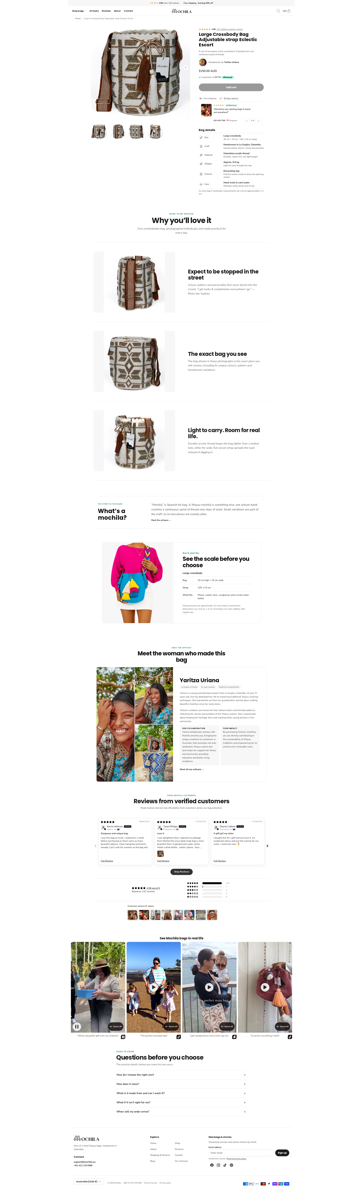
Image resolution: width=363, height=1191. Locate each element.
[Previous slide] (95, 846)
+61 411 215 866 (83, 1165)
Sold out (231, 87)
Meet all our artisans (192, 769)
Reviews (106, 10)
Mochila (117, 1183)
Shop (177, 1143)
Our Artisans (181, 1161)
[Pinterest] (231, 1165)
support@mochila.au (84, 1161)
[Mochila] (182, 11)
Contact (128, 10)
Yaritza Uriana (231, 62)
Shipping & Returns (160, 1155)
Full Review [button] (107, 861)
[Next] (186, 68)
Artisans (94, 10)
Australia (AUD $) (86, 1181)
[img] (107, 822)
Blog (152, 1161)
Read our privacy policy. (236, 1158)
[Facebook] (212, 1165)
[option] (140, 71)
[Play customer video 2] (153, 987)
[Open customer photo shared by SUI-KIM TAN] (206, 110)
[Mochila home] (86, 1138)
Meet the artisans (161, 520)
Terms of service (150, 1183)
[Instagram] (218, 1165)
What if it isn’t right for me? (133, 1102)
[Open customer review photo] (160, 853)
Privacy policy (165, 1183)
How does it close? (128, 1084)
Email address (215, 1147)
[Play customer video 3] (209, 987)
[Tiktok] (225, 1165)
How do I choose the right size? (135, 1074)
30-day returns (231, 98)
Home (78, 18)
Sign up (282, 1152)
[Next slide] (267, 846)
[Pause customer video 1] (77, 1026)
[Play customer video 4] (265, 987)
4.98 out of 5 (153, 888)
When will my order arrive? (133, 1111)
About (117, 10)
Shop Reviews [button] (181, 871)
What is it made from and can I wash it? (140, 1093)
